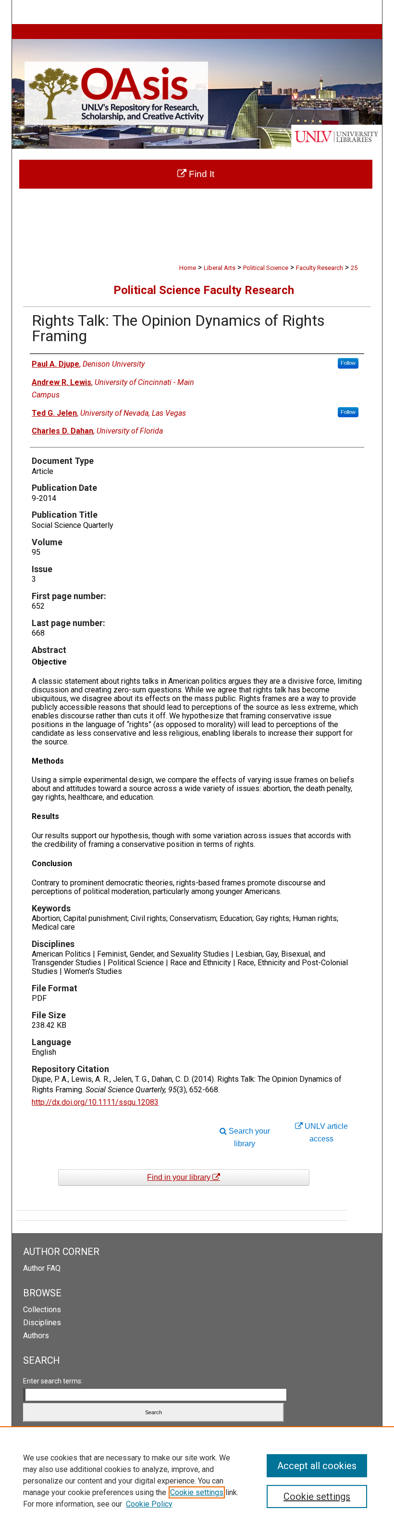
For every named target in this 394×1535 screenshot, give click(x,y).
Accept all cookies (317, 1465)
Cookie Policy (149, 1504)
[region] (197, 1480)
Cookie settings (196, 1492)
